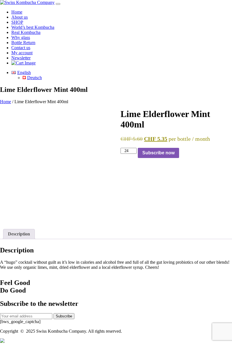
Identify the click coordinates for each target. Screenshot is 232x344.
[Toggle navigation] (58, 4)
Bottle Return (23, 42)
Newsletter (21, 57)
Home (16, 12)
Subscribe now (158, 152)
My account (22, 52)
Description (19, 234)
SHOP (17, 22)
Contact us (20, 47)
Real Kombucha (25, 32)
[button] (2, 341)
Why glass (20, 37)
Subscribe (64, 316)
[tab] (19, 234)
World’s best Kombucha (32, 27)
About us (19, 17)
